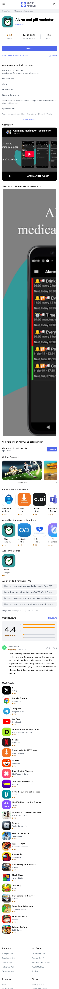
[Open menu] (3, 4)
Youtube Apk (8, 971)
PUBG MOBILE (38, 967)
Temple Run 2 (38, 958)
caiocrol (19, 24)
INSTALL (29, 48)
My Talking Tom (39, 953)
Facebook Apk (8, 958)
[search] (54, 4)
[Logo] (28, 4)
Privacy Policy (38, 984)
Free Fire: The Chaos (41, 962)
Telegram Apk (8, 967)
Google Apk (7, 953)
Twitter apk (7, 962)
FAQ (4, 984)
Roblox (35, 971)
